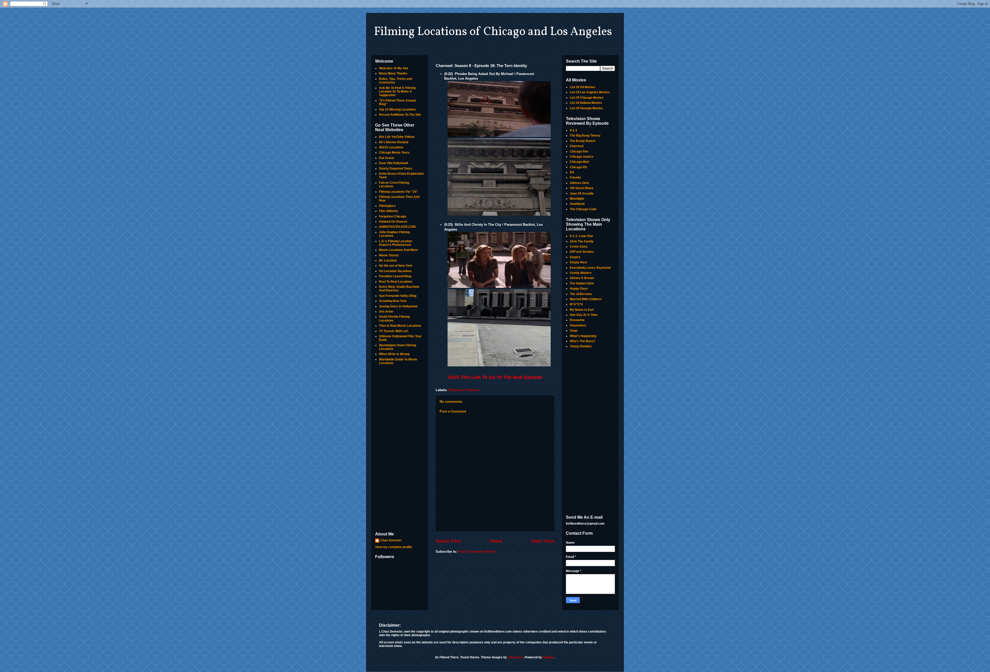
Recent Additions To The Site (400, 114)
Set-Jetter (386, 311)
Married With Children (585, 299)
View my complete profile (393, 547)
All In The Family (582, 241)
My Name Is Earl (582, 310)
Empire (575, 257)
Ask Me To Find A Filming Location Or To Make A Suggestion (397, 91)
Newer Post (448, 541)
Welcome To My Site (393, 68)
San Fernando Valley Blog (397, 296)
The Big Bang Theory (585, 135)
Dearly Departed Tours (395, 168)
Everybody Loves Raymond (590, 268)
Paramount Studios (463, 390)
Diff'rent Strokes (582, 252)
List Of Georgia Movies (586, 108)
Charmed (576, 146)
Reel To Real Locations (395, 281)
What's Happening (583, 336)
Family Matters (581, 273)
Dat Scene (386, 158)
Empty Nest (578, 262)
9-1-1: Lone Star (581, 236)
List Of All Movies (582, 87)
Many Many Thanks (393, 73)
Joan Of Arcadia (581, 193)
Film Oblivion (388, 211)
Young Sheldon (580, 346)
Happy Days (579, 288)
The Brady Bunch (582, 141)
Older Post (542, 541)
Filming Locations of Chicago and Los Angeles (493, 32)
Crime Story (579, 246)
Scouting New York (393, 301)
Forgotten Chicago (392, 216)
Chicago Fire (579, 151)
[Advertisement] (399, 449)
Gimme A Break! (582, 278)
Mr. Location (388, 260)
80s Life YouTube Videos (397, 137)
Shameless (578, 325)
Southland (577, 204)
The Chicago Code (583, 209)
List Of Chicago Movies (587, 97)
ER (572, 172)
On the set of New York (395, 265)
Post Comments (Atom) (476, 551)
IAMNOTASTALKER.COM (397, 227)
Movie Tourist (389, 255)
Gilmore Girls (579, 183)
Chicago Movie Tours (394, 152)
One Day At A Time (584, 315)
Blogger (548, 657)
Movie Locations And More (398, 250)
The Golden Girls (582, 283)
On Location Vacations (395, 271)
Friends (575, 177)
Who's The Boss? (582, 341)
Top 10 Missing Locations (397, 109)
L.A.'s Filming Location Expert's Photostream (395, 243)
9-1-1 (573, 130)
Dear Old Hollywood (393, 163)
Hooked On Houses (393, 221)
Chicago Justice (581, 156)
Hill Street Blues (581, 188)
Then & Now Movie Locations (400, 325)
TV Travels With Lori (393, 331)
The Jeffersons (581, 294)
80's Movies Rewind (393, 142)
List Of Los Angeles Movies (590, 92)
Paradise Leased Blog (395, 276)
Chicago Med (579, 162)
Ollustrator (515, 657)
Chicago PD (578, 167)
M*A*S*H (576, 304)
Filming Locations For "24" (398, 192)
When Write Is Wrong (394, 354)
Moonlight (577, 198)
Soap (573, 330)
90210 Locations (391, 147)
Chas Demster (391, 540)
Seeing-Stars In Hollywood (398, 306)
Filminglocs (387, 206)
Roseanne (577, 320)
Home (496, 541)
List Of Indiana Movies (586, 103)
